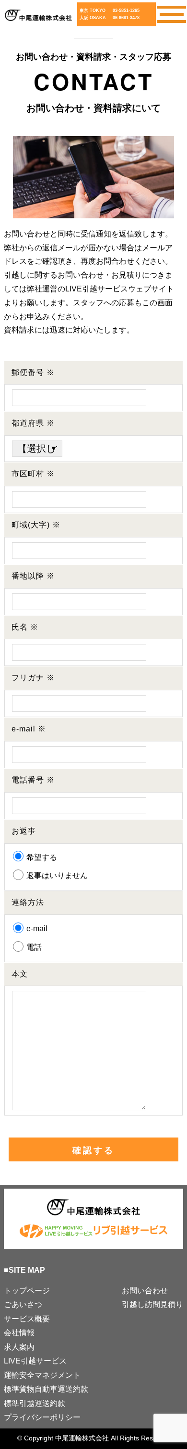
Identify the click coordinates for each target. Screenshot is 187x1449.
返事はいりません (56, 875)
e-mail (35, 928)
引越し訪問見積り (152, 1304)
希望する (40, 857)
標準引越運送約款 (34, 1403)
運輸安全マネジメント (42, 1375)
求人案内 (19, 1347)
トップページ (27, 1291)
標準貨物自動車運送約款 (46, 1389)
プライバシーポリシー (42, 1417)
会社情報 (19, 1333)
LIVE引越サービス (35, 1361)
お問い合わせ (145, 1291)
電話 (33, 947)
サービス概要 (27, 1319)
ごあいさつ (23, 1304)
